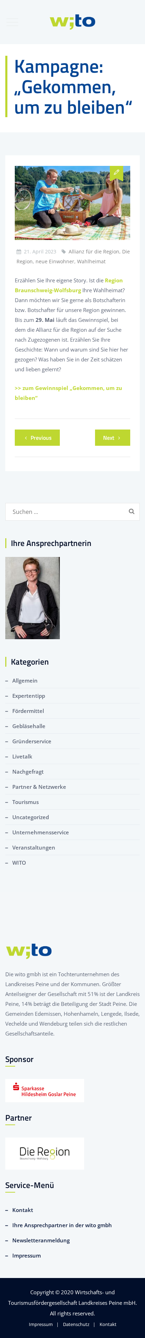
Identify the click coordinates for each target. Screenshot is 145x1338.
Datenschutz (76, 1324)
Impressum (26, 1255)
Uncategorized (30, 817)
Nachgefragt (28, 771)
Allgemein (25, 680)
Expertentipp (28, 695)
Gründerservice (31, 741)
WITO (19, 862)
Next (108, 437)
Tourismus (25, 801)
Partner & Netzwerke (39, 786)
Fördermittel (28, 710)
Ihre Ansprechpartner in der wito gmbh (62, 1225)
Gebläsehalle (28, 726)
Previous (41, 437)
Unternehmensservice (40, 832)
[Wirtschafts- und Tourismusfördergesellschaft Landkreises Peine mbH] (72, 22)
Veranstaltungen (33, 847)
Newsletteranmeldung (41, 1240)
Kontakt (22, 1209)
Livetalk (22, 756)
